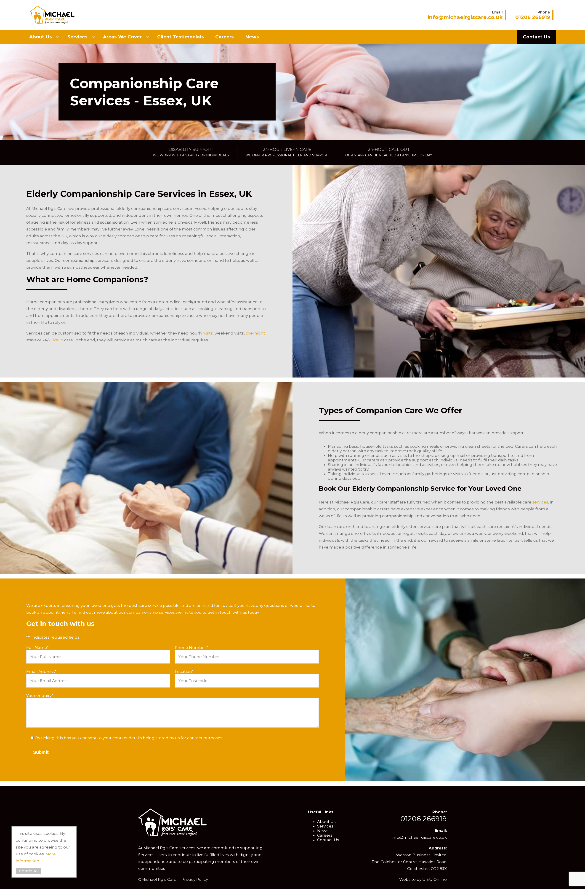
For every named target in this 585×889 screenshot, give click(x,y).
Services (77, 37)
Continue (28, 871)
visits (208, 333)
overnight (255, 333)
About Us (40, 37)
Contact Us (536, 37)
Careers (224, 37)
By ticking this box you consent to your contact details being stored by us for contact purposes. (129, 738)
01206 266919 (423, 818)
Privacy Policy (194, 879)
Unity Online (434, 879)
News (252, 37)
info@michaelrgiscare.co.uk (419, 837)
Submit (41, 752)
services (540, 502)
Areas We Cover (122, 37)
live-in (57, 340)
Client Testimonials (180, 37)
